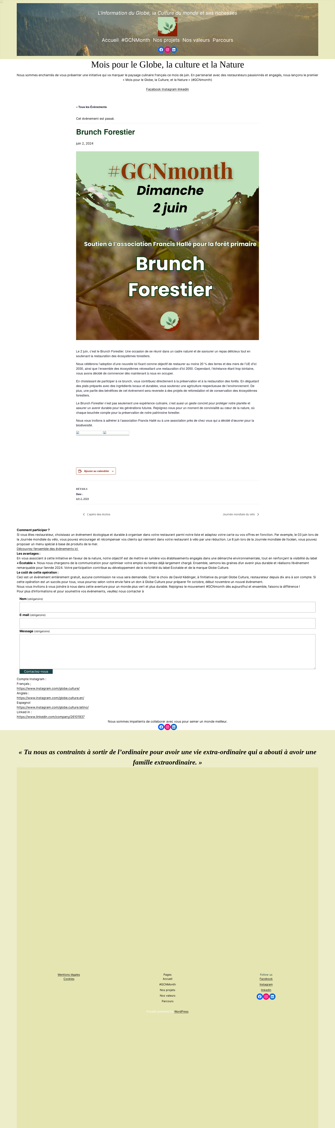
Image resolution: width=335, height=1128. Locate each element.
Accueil (110, 40)
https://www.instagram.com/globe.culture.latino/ (53, 707)
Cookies (69, 979)
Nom (31, 599)
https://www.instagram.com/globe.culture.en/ (50, 698)
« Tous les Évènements (91, 107)
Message (35, 631)
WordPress (181, 1011)
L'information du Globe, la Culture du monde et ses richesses (167, 13)
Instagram (170, 89)
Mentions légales (69, 974)
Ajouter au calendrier (96, 471)
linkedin (183, 89)
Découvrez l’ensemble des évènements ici (48, 549)
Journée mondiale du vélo (239, 514)
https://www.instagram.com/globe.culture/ (48, 688)
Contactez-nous (36, 671)
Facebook (154, 89)
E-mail (33, 615)
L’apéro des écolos (98, 514)
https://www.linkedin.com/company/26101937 (51, 717)
